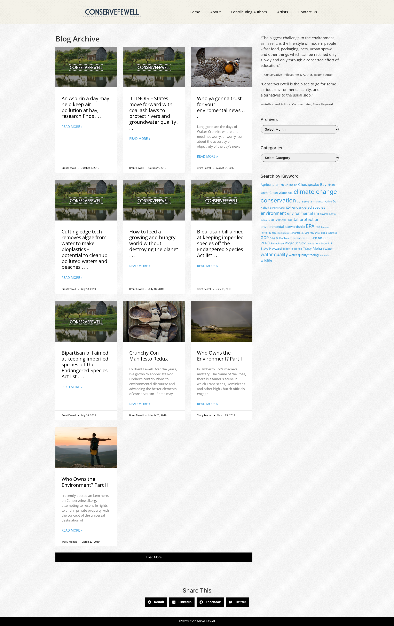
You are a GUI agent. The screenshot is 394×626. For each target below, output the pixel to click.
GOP (265, 237)
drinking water (277, 208)
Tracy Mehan (313, 248)
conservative (324, 201)
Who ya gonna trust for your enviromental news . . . (221, 107)
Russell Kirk (314, 243)
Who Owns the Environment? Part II (85, 482)
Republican (277, 243)
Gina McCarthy (312, 233)
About (215, 11)
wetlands (324, 255)
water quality (274, 254)
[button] (153, 557)
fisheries (266, 232)
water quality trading (304, 255)
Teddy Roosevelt (292, 248)
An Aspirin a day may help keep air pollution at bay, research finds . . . (85, 107)
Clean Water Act (281, 193)
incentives (299, 238)
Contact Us (307, 11)
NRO (329, 238)
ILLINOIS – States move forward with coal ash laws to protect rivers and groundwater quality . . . (154, 113)
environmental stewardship (283, 227)
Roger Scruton (296, 243)
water (329, 248)
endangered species (308, 207)
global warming (329, 233)
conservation (278, 200)
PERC (265, 243)
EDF (288, 207)
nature (311, 237)
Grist (272, 238)
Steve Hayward (271, 248)
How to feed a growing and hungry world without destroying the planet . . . (153, 243)
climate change (315, 191)
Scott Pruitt (327, 243)
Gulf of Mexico (284, 238)
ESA (318, 227)
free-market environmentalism (288, 233)
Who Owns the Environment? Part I (219, 355)
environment (273, 213)
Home (195, 11)
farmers (325, 227)
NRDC (321, 238)
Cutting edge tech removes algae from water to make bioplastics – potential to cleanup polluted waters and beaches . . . (85, 249)
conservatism (306, 201)
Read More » (72, 126)
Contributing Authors (249, 11)
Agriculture (269, 185)
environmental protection (295, 219)
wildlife (266, 260)
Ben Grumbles (288, 184)
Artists (282, 11)
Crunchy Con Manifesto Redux (148, 355)
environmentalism (303, 213)
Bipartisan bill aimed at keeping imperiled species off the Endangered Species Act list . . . (220, 243)
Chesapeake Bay (312, 184)
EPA (310, 226)
